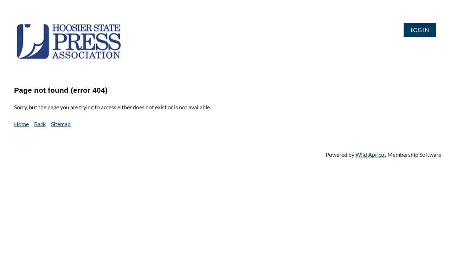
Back (40, 124)
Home (21, 124)
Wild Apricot (370, 154)
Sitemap (61, 124)
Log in (420, 29)
